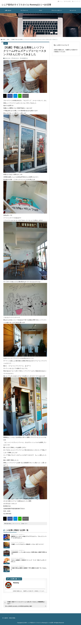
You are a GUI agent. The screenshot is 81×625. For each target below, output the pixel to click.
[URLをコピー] (25, 96)
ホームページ (73, 10)
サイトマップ (76, 1)
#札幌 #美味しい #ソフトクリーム (13, 523)
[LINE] (20, 96)
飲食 (23, 523)
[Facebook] (10, 96)
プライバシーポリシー (56, 10)
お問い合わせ (8, 10)
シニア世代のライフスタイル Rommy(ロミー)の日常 (26, 4)
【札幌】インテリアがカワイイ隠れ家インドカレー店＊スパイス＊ (27, 544)
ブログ (40, 10)
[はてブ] (15, 96)
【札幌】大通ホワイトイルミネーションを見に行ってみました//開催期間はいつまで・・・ (26, 602)
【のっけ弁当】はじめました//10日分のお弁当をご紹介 (18, 606)
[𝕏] (5, 96)
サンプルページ (24, 10)
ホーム (61, 1)
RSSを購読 (68, 1)
